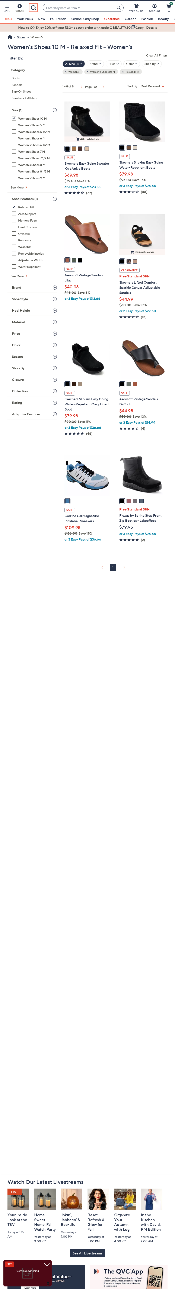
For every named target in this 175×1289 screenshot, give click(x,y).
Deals (7, 19)
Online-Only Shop (85, 19)
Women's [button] (73, 71)
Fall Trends (58, 19)
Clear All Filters (157, 55)
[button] (6, 9)
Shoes (21, 37)
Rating (17, 402)
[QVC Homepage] (10, 37)
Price (16, 333)
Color (16, 345)
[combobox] (79, 8)
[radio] (67, 148)
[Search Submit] (119, 8)
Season (17, 356)
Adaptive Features (26, 414)
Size (17, 110)
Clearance (112, 19)
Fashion (147, 19)
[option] (87, 27)
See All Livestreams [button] (87, 1253)
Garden (130, 19)
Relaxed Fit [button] (132, 71)
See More (17, 187)
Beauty (163, 19)
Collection (20, 391)
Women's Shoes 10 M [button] (102, 71)
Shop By (18, 368)
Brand (16, 287)
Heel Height (21, 310)
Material (18, 322)
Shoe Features (25, 199)
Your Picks (25, 19)
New (41, 19)
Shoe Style (20, 299)
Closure (18, 379)
